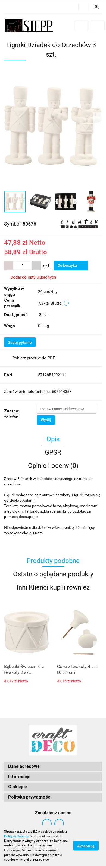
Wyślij (46, 420)
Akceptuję (86, 846)
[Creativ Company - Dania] (79, 223)
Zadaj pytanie (20, 342)
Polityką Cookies (16, 836)
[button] (95, 7)
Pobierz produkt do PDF (33, 358)
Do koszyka (68, 265)
